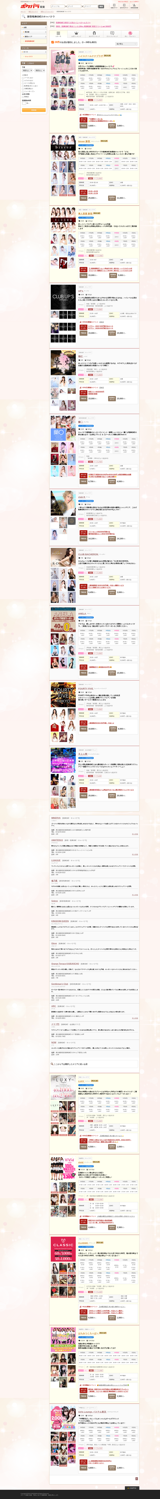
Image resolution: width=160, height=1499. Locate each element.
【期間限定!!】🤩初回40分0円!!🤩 (100, 667)
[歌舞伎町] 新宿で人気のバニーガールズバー (73, 23)
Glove (54, 943)
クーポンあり (28, 78)
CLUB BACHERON (88, 554)
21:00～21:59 (93, 193)
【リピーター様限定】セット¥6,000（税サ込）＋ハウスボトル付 (110, 270)
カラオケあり (28, 80)
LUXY (81, 1081)
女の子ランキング (94, 36)
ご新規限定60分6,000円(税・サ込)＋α (101, 723)
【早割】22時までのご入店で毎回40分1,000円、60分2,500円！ (109, 1140)
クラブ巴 (55, 1024)
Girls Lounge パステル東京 (92, 1412)
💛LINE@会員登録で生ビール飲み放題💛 (102, 477)
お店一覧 (58, 36)
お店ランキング (76, 36)
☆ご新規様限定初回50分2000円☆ (100, 1461)
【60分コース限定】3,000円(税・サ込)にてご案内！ (106, 1313)
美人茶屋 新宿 (85, 213)
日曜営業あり (28, 88)
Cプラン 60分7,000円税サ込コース (100, 326)
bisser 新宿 (84, 141)
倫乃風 (54, 881)
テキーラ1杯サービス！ (96, 1463)
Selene (54, 901)
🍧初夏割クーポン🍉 (95, 119)
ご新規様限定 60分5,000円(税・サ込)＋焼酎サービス (106, 585)
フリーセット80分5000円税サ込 (99, 532)
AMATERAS (57, 840)
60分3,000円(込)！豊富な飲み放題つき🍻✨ (103, 1142)
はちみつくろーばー (88, 1333)
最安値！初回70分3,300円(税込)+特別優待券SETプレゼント (108, 1389)
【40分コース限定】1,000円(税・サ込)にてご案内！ (106, 1311)
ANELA (82, 613)
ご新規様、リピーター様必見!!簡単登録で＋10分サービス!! (108, 1391)
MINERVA (55, 818)
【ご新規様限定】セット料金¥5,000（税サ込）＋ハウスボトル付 (110, 268)
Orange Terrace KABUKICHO (65, 964)
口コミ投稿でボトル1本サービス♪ (99, 587)
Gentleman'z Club (59, 984)
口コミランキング (112, 36)
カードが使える (29, 83)
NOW (53, 1042)
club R (82, 497)
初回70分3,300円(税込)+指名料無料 (100, 1220)
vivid (81, 1162)
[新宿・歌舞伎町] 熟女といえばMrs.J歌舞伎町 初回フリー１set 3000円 (83, 26)
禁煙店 (26, 97)
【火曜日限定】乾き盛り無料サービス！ (112, 1307)
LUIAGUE (55, 860)
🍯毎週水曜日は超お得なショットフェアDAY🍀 (113, 1385)
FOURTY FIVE (86, 688)
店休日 (101, 322)
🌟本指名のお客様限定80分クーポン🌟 (101, 121)
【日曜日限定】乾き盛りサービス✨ (111, 1136)
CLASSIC (83, 1243)
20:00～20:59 (93, 191)
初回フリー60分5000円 (96, 392)
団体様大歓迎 (92, 394)
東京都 (27, 32)
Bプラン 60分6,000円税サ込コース (100, 328)
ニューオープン (29, 91)
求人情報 (135, 834)
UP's (81, 291)
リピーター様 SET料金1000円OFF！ (101, 1222)
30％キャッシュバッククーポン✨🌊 (109, 115)
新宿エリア (28, 36)
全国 (25, 27)
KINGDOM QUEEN (60, 921)
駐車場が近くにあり (31, 86)
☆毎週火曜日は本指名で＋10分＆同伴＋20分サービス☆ (116, 1216)
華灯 (80, 356)
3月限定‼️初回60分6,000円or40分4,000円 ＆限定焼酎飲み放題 (109, 474)
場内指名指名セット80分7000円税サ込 (101, 534)
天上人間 (83, 754)
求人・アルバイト (130, 36)
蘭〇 (80, 422)
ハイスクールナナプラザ (91, 56)
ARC (53, 1006)
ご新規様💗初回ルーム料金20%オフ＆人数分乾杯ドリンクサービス (111, 790)
